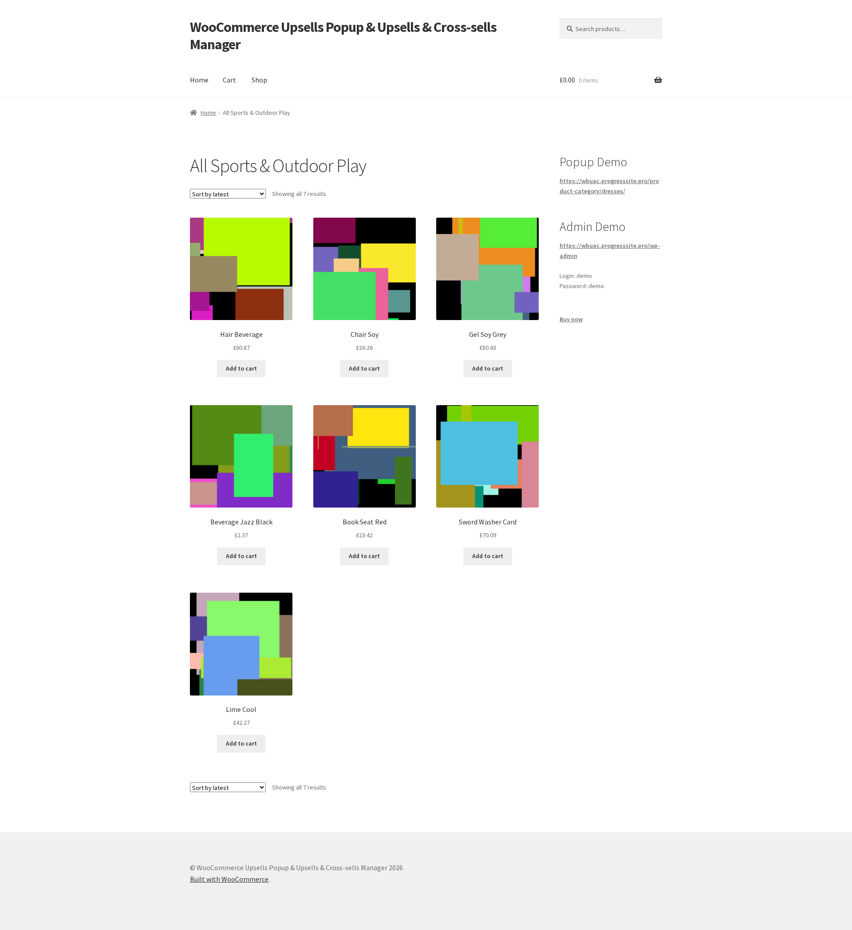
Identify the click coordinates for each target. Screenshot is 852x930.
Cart (229, 79)
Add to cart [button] (241, 368)
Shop (259, 79)
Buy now (571, 319)
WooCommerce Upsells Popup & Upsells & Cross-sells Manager (343, 35)
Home (199, 79)
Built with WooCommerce (229, 879)
